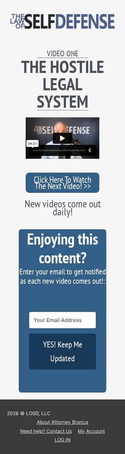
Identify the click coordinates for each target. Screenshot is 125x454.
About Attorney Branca (62, 422)
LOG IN (62, 440)
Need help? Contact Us (46, 431)
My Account (91, 431)
